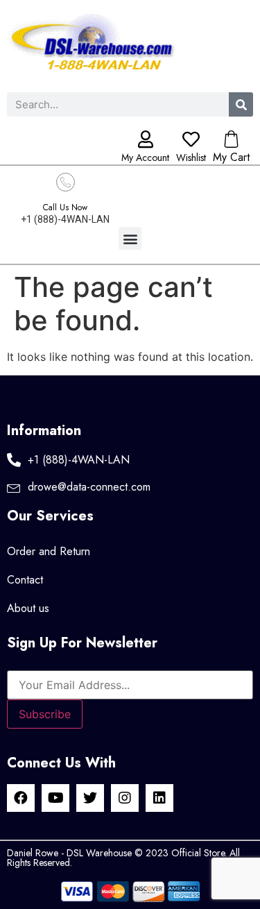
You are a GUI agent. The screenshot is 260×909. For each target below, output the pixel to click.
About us (28, 608)
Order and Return (48, 551)
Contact (25, 580)
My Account (145, 157)
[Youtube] (55, 798)
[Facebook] (21, 798)
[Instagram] (125, 798)
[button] (130, 238)
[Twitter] (90, 798)
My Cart (231, 157)
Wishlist (191, 157)
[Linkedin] (159, 798)
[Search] (241, 104)
